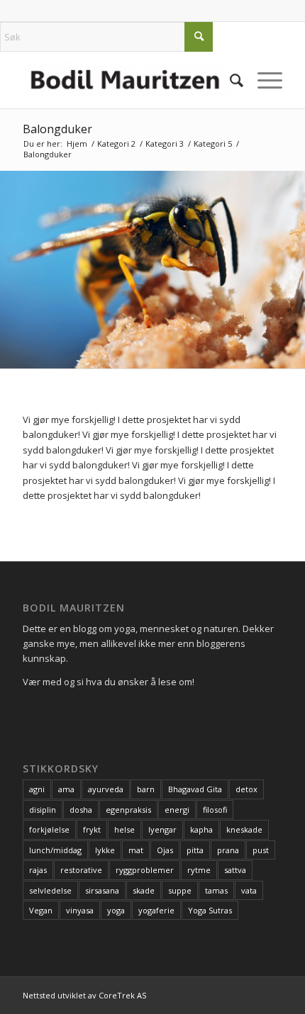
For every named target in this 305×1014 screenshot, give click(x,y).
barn (146, 789)
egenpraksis (128, 809)
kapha (201, 829)
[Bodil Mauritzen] (126, 80)
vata (249, 890)
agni (37, 789)
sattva (235, 869)
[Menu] (262, 80)
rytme (199, 869)
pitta (195, 850)
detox (246, 789)
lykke (105, 850)
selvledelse (50, 890)
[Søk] (229, 80)
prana (228, 850)
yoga (116, 910)
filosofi (215, 809)
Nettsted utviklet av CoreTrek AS (84, 995)
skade (144, 890)
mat (135, 850)
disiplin (42, 809)
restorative (81, 869)
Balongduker (57, 129)
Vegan (40, 910)
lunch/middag (55, 850)
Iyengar (162, 829)
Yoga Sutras (210, 910)
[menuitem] (229, 80)
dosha (81, 809)
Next (292, 269)
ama (66, 789)
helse (124, 829)
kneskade (244, 829)
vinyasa (80, 910)
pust (261, 850)
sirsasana (102, 890)
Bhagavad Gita (195, 789)
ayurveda (105, 789)
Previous (12, 269)
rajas (38, 869)
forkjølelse (49, 829)
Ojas (165, 850)
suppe (180, 890)
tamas (216, 890)
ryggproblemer (145, 869)
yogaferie (156, 910)
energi (177, 809)
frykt (92, 829)
